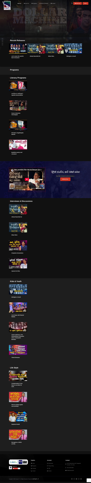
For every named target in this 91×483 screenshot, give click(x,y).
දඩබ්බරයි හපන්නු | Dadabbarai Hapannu (40, 14)
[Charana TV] (6, 5)
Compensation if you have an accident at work (16, 385)
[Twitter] (72, 479)
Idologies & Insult (71, 56)
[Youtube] (76, 479)
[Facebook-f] (74, 479)
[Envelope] (81, 479)
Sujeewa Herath (15, 424)
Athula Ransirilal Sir (35, 56)
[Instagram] (79, 479)
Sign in (85, 3)
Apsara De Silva (15, 271)
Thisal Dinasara (15, 357)
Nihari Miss (51, 56)
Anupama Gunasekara (17, 253)
